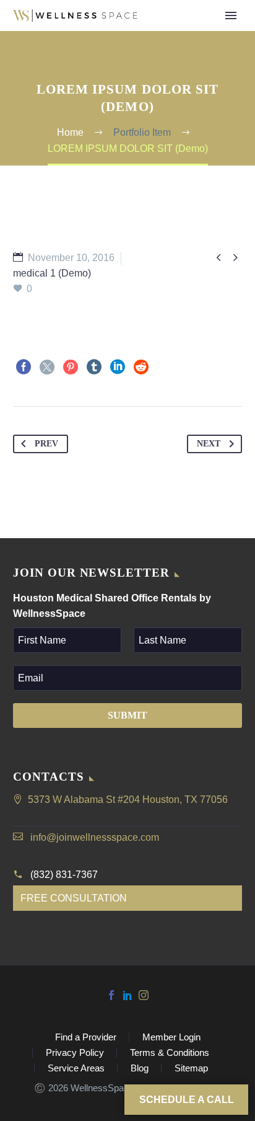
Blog (140, 1068)
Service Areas (76, 1068)
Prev (46, 443)
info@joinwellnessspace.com (94, 837)
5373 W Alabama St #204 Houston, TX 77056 (128, 799)
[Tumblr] (94, 367)
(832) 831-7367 (64, 874)
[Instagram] (144, 995)
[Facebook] (23, 367)
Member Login (171, 1037)
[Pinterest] (70, 367)
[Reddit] (141, 367)
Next (208, 443)
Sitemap (191, 1068)
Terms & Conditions (169, 1053)
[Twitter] (47, 367)
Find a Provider (204, 35)
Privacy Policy (75, 1053)
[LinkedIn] (117, 367)
